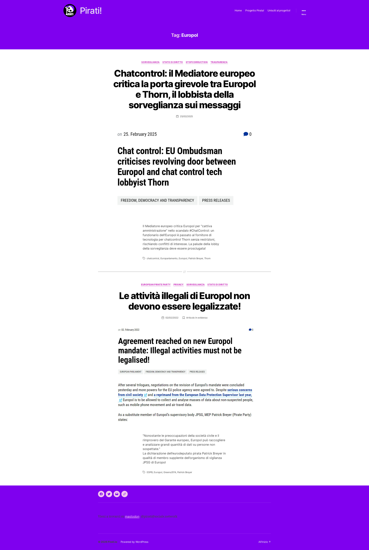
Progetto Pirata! (254, 10)
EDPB (150, 472)
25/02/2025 (186, 116)
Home (238, 10)
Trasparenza (219, 62)
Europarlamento (169, 258)
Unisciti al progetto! (279, 10)
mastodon (132, 516)
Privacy (179, 284)
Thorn (207, 258)
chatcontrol (153, 258)
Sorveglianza (150, 62)
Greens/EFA (169, 472)
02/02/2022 (171, 317)
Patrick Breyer (195, 258)
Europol (183, 258)
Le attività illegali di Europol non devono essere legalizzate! (184, 301)
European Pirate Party (156, 284)
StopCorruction (197, 62)
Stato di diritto (172, 62)
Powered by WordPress (134, 541)
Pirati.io (112, 541)
